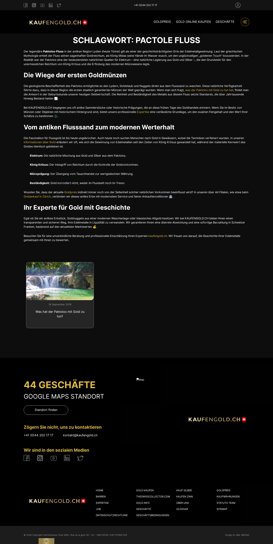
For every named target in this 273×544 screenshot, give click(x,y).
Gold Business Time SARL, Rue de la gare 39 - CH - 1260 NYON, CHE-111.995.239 (85, 535)
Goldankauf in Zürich (37, 196)
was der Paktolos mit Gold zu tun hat (209, 90)
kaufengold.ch (157, 236)
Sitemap (222, 509)
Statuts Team (226, 502)
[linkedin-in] (51, 5)
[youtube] (42, 5)
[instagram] (34, 5)
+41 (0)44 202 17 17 (145, 5)
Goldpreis (70, 192)
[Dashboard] (238, 5)
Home (99, 490)
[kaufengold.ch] (57, 22)
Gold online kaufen (193, 22)
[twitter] (59, 5)
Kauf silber (184, 490)
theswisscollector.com (153, 496)
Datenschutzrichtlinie (112, 515)
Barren (101, 496)
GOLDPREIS (162, 22)
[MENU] (245, 22)
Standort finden (46, 410)
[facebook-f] (26, 5)
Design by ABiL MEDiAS (237, 535)
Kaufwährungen (228, 496)
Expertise (143, 112)
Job (98, 509)
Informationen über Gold (40, 142)
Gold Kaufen (145, 490)
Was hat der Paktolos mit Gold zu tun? (60, 314)
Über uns (182, 502)
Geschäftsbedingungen (152, 515)
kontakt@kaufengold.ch (80, 435)
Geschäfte (225, 22)
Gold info (143, 502)
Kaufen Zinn (184, 496)
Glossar (182, 509)
